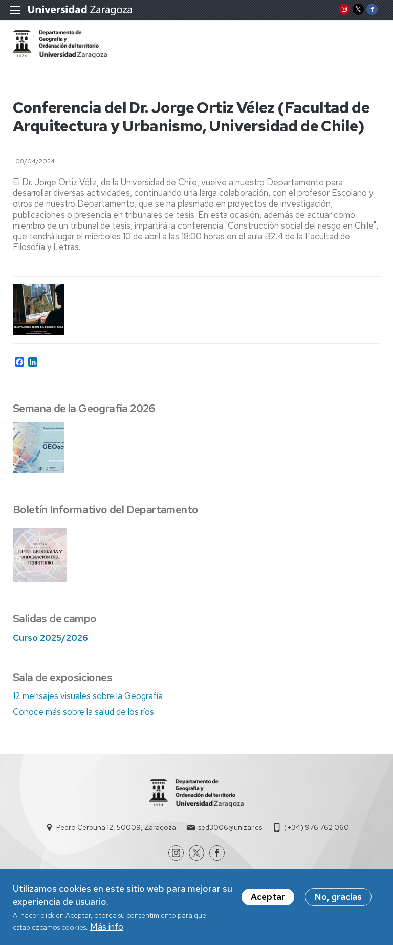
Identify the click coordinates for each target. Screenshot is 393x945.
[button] (38, 309)
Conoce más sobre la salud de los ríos (83, 711)
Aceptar (268, 897)
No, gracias (338, 897)
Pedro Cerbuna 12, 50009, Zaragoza (116, 827)
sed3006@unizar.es (230, 827)
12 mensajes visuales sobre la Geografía (88, 696)
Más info (106, 926)
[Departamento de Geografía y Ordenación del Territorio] (60, 55)
